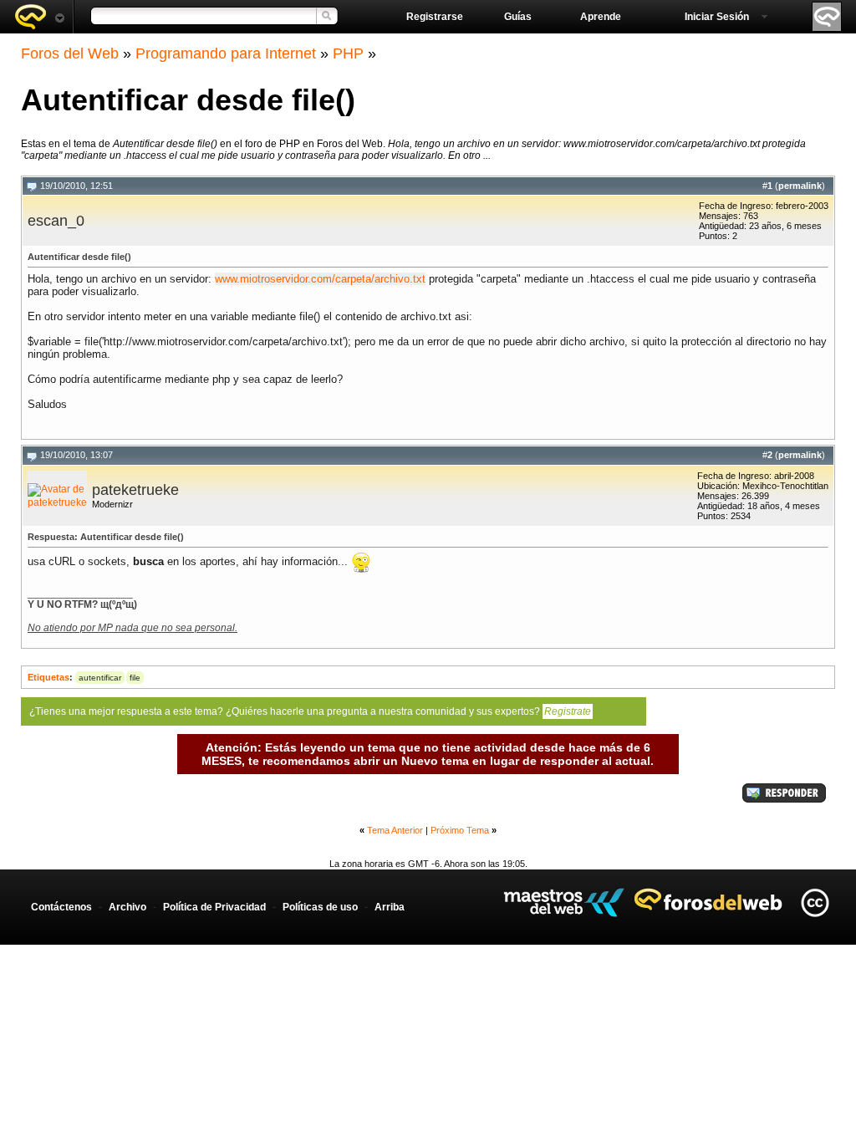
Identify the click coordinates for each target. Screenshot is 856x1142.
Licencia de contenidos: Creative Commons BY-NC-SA (814, 902)
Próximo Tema (460, 830)
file (135, 677)
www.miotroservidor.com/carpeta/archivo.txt (320, 279)
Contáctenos (61, 907)
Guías (518, 17)
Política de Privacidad (214, 907)
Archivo (127, 907)
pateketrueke (135, 490)
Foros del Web (70, 53)
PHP (348, 53)
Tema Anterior (395, 830)
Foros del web (39, 16)
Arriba (389, 907)
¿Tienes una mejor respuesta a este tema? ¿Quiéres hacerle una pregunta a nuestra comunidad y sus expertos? (310, 711)
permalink (800, 186)
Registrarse (434, 17)
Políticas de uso (320, 907)
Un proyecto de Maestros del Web (563, 902)
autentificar (100, 677)
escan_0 (56, 220)
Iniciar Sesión (717, 17)
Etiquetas (48, 677)
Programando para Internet (225, 53)
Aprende (600, 17)
